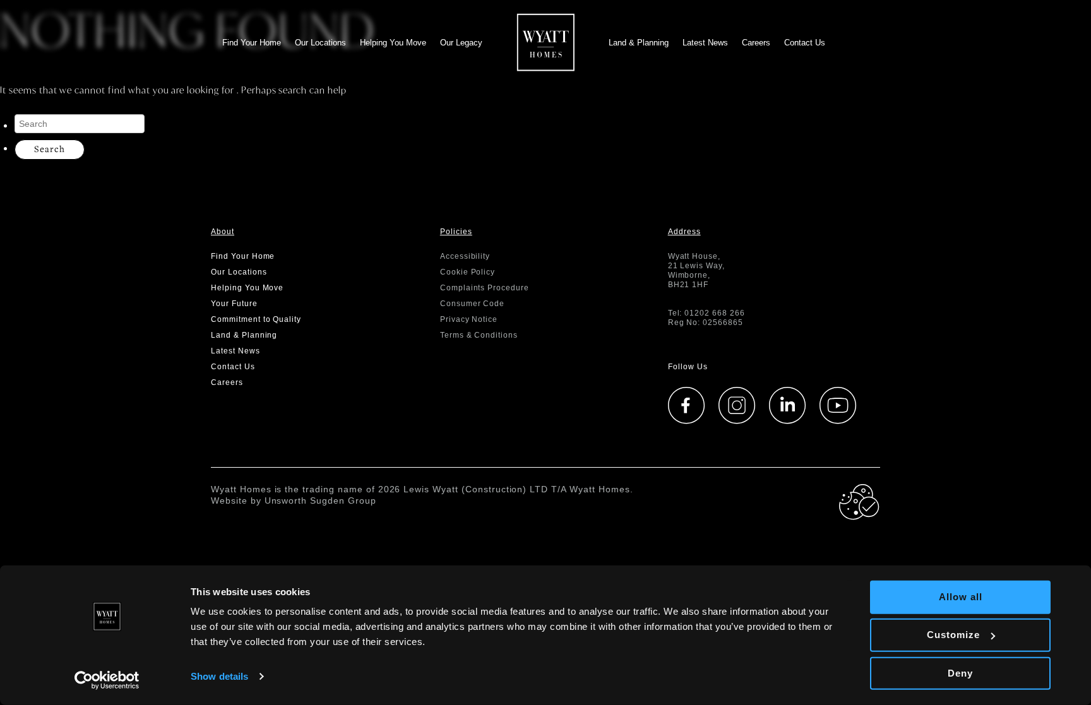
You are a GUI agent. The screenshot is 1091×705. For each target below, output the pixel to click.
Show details (219, 676)
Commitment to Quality (256, 319)
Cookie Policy (467, 272)
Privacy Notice (469, 319)
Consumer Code (472, 303)
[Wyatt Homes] (546, 39)
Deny (960, 672)
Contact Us (804, 42)
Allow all (960, 596)
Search (49, 149)
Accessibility (465, 256)
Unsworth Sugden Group (320, 500)
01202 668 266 (714, 313)
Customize (953, 634)
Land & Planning (639, 42)
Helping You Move (393, 42)
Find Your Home (251, 42)
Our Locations (320, 42)
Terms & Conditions (479, 335)
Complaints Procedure (484, 287)
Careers (756, 42)
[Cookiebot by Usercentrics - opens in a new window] (107, 680)
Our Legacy (461, 42)
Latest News (705, 42)
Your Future (234, 303)
